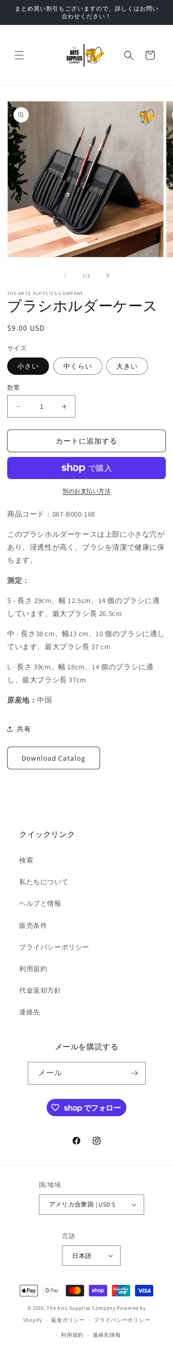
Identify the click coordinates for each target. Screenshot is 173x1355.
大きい (127, 366)
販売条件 (33, 925)
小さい (28, 366)
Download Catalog (54, 758)
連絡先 (29, 1012)
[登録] (134, 1073)
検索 (26, 860)
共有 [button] (24, 729)
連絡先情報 (107, 1334)
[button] (19, 55)
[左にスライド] (65, 275)
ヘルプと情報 (40, 903)
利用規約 (33, 968)
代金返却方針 (40, 990)
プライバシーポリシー (54, 947)
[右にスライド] (107, 275)
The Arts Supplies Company (81, 1308)
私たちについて (43, 881)
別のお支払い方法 (86, 490)
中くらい (77, 366)
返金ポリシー (68, 1320)
